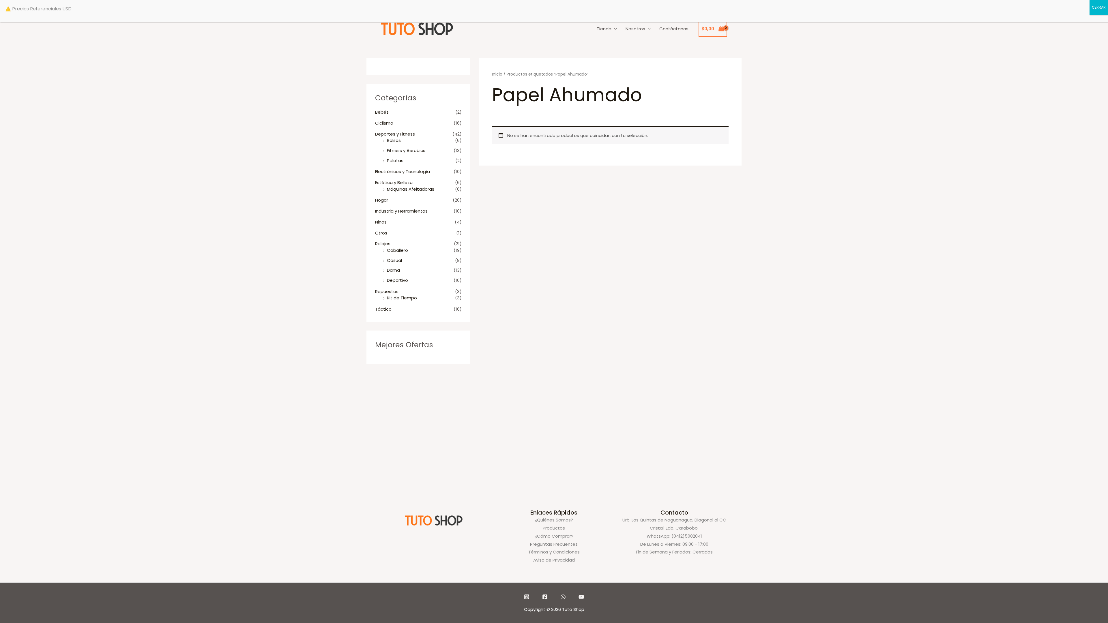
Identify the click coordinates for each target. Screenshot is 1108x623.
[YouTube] (581, 597)
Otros (381, 233)
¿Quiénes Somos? (554, 520)
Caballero (397, 250)
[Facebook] (545, 597)
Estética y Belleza (394, 182)
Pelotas (395, 160)
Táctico (383, 309)
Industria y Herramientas (401, 211)
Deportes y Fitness (395, 134)
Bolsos (394, 140)
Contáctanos (673, 29)
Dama (393, 270)
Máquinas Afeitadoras (410, 189)
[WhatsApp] (563, 597)
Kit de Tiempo (402, 298)
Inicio (497, 74)
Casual (394, 260)
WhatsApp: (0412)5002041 (674, 536)
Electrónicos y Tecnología (402, 171)
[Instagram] (526, 597)
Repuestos (386, 291)
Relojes (382, 244)
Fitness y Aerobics (406, 150)
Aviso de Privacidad (554, 560)
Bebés (382, 112)
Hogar (381, 200)
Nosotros (635, 29)
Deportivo (397, 280)
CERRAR (1099, 7)
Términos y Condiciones (554, 552)
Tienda (604, 29)
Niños (381, 222)
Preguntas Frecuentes (554, 544)
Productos (554, 528)
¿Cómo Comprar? (554, 536)
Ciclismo (384, 123)
